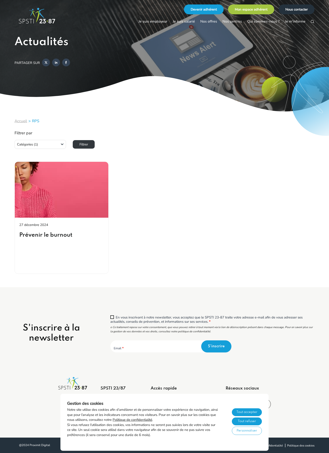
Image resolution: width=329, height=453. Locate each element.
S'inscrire (216, 346)
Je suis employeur (153, 21)
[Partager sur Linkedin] (56, 63)
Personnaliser (247, 430)
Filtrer (83, 144)
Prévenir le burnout (45, 235)
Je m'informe (295, 21)
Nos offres (208, 21)
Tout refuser (247, 421)
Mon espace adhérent (251, 9)
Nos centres (232, 21)
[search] (312, 22)
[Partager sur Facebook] (66, 63)
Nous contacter (296, 9)
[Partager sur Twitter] (46, 63)
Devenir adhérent (204, 9)
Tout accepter (246, 412)
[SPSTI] (37, 15)
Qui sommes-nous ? (263, 21)
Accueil (21, 121)
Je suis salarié (184, 21)
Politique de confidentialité (132, 419)
